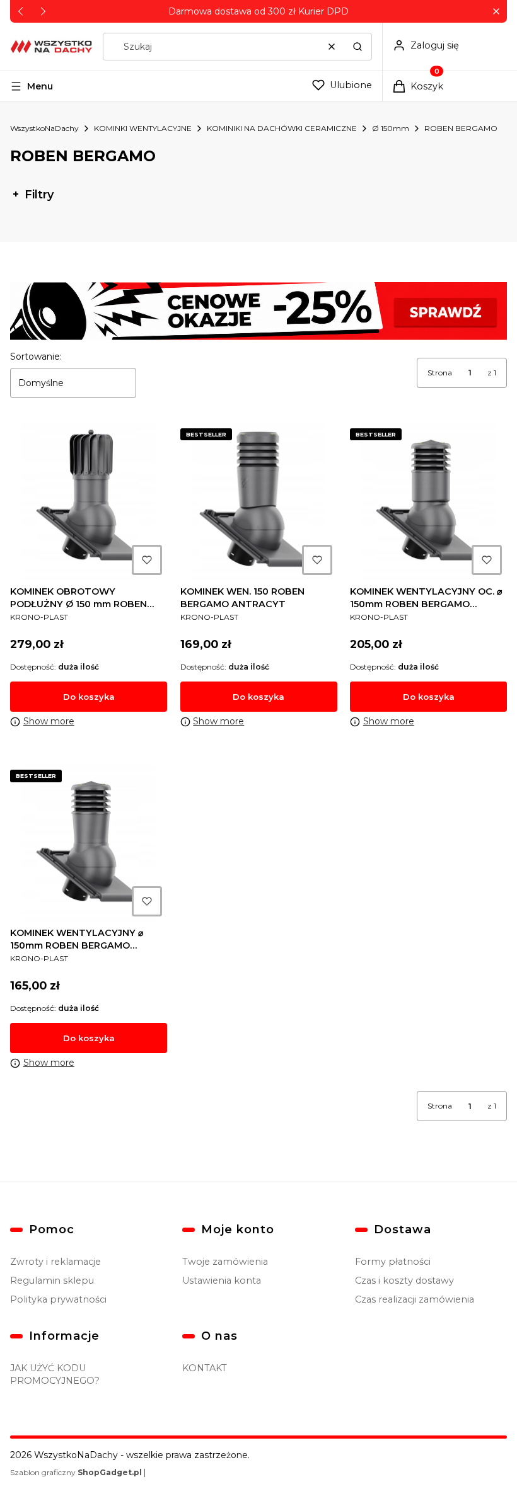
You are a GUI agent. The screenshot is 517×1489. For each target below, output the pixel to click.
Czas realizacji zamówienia (414, 1299)
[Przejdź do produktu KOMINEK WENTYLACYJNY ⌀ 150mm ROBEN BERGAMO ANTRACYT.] (88, 843)
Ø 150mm (390, 128)
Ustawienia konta (221, 1280)
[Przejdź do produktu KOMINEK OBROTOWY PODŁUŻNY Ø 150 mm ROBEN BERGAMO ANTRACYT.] (88, 501)
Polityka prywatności (58, 1299)
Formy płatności (393, 1261)
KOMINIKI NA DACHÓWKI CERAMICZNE (282, 128)
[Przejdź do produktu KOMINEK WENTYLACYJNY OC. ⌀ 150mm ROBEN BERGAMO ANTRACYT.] (428, 501)
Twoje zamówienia (225, 1261)
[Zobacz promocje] (258, 311)
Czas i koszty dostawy (404, 1280)
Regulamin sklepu (52, 1280)
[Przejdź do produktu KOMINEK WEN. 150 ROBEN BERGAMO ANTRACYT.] (258, 501)
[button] (496, 11)
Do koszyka (89, 697)
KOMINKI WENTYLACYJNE (143, 128)
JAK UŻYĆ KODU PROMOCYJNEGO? (55, 1374)
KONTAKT (204, 1368)
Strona (439, 372)
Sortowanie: (36, 356)
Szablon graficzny (76, 1472)
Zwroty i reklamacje (55, 1261)
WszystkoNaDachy (44, 128)
